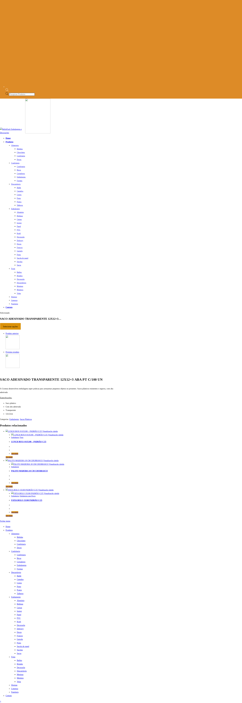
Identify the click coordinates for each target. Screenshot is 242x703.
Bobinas (20, 604)
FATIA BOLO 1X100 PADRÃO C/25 (26, 500)
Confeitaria (21, 544)
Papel (19, 615)
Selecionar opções (10, 327)
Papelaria (14, 692)
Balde (19, 576)
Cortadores (21, 562)
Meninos (20, 678)
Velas (19, 682)
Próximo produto (12, 352)
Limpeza (14, 689)
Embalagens (21, 565)
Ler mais (14, 454)
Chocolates (21, 541)
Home (8, 527)
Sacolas (20, 650)
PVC (19, 618)
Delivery (20, 629)
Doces (19, 548)
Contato (9, 696)
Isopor (19, 611)
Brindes (20, 664)
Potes (21, 437)
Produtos (9, 530)
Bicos (19, 558)
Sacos (19, 653)
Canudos (20, 579)
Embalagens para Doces (28, 496)
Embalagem (14, 419)
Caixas (19, 608)
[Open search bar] (7, 91)
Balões (19, 660)
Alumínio (20, 601)
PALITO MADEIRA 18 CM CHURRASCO (29, 471)
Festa (13, 657)
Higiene (14, 685)
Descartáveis (16, 572)
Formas (20, 569)
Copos (19, 583)
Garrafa (20, 639)
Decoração (21, 625)
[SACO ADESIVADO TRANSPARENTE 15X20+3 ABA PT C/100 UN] (13, 367)
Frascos (20, 636)
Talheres (20, 594)
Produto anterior (12, 333)
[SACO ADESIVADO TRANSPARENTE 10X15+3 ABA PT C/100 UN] (13, 349)
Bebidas (20, 537)
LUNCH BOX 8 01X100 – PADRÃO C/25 (28, 442)
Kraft (19, 622)
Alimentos (15, 534)
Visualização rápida (50, 431)
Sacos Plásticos (26, 419)
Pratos (19, 590)
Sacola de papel (23, 646)
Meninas (20, 674)
